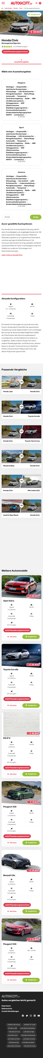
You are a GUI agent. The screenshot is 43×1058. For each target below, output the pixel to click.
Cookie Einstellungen (10, 1011)
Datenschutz (7, 1008)
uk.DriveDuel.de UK (13, 1035)
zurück (7, 217)
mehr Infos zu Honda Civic (12, 255)
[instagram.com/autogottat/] (31, 1015)
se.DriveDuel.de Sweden (28, 1042)
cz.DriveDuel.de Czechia (29, 1039)
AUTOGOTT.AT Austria (30, 1024)
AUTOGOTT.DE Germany (14, 1024)
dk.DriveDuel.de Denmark (14, 1046)
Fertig (35, 217)
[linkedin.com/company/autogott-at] (35, 1015)
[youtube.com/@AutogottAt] (39, 1015)
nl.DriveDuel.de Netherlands (28, 1035)
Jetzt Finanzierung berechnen (15, 52)
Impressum (6, 1006)
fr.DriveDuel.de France (14, 1031)
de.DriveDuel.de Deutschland (27, 1028)
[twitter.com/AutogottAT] (27, 1015)
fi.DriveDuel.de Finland (29, 1046)
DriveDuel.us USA (12, 1028)
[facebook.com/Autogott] (23, 1015)
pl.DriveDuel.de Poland (14, 1039)
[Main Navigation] (3, 3)
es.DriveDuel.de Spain (28, 1031)
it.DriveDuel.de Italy (14, 1042)
